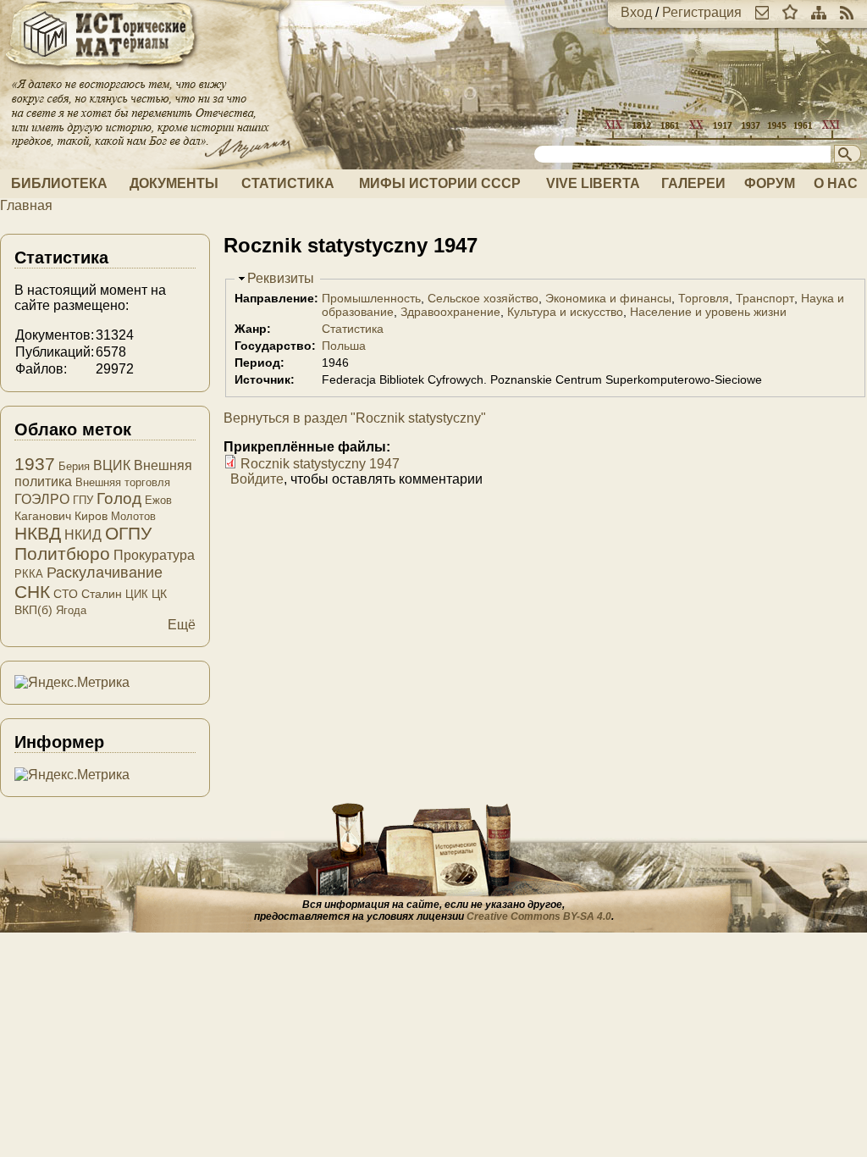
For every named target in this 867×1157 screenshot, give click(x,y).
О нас (836, 183)
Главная (26, 205)
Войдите (257, 479)
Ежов (158, 500)
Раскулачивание (105, 572)
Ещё (182, 624)
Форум (769, 183)
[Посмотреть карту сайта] (818, 12)
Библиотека (59, 183)
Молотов (133, 516)
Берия (74, 466)
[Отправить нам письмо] (762, 12)
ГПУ (83, 500)
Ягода (71, 610)
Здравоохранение (450, 311)
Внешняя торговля (122, 482)
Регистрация (702, 12)
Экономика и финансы (608, 298)
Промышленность (371, 298)
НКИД (83, 535)
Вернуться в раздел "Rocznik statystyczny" (355, 418)
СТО (65, 594)
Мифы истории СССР (440, 183)
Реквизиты (280, 278)
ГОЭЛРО (41, 499)
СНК (32, 591)
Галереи (693, 183)
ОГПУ (128, 533)
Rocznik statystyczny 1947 (320, 464)
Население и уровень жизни (708, 311)
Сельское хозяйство (483, 298)
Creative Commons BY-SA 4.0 (539, 916)
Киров (91, 516)
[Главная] (101, 70)
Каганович (42, 516)
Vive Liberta (593, 183)
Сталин (101, 594)
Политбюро (62, 553)
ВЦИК (111, 465)
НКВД (37, 533)
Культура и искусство (565, 311)
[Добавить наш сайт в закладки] (790, 12)
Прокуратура (154, 555)
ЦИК (136, 594)
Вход (636, 12)
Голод (119, 498)
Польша (344, 345)
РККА (28, 573)
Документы (174, 183)
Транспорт (765, 298)
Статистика (287, 183)
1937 (34, 463)
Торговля (703, 298)
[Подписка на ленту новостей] (846, 12)
